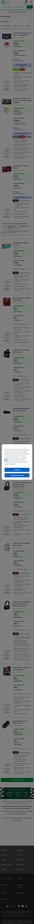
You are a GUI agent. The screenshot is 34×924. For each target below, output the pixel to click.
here (6, 460)
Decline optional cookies (17, 475)
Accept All (17, 470)
